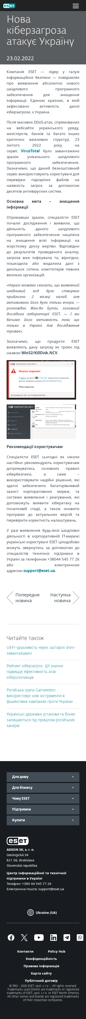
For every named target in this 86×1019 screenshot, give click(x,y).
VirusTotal (30, 150)
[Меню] (76, 5)
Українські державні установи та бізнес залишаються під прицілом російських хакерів (41, 720)
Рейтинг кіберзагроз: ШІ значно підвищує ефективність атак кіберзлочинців (35, 672)
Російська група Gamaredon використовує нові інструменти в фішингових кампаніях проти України (40, 696)
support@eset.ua (39, 570)
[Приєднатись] (80, 939)
